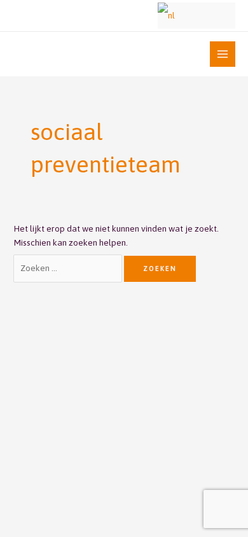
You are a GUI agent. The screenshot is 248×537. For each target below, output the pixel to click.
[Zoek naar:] (68, 268)
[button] (140, 15)
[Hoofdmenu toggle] (223, 54)
